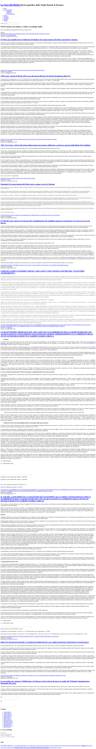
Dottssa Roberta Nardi (57, 745)
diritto (47, 745)
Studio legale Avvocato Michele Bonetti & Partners (32, 747)
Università (59, 747)
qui (13, 212)
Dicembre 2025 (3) (8, 721)
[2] (57, 406)
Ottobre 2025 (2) (8, 724)
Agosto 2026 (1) (7, 712)
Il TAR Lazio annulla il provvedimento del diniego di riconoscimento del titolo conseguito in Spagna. (39, 40)
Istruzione (6, 16)
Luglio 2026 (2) (7, 713)
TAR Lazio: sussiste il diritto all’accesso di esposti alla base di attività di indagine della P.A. (36, 76)
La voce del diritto (8, 10)
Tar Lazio (54, 747)
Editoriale (9, 11)
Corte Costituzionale (31, 745)
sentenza (9, 747)
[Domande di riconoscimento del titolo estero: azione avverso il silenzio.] (18, 178)
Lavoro (5, 15)
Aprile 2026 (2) (7, 717)
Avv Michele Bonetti (6, 745)
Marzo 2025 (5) (7, 727)
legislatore (79, 745)
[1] (29, 395)
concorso (14, 745)
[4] (20, 458)
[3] (78, 446)
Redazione (9, 12)
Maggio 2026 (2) (8, 716)
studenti (13, 747)
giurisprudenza (65, 745)
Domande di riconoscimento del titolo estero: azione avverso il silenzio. (28, 184)
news (84, 745)
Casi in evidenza (10, 14)
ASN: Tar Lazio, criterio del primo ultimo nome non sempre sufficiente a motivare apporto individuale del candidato (46, 145)
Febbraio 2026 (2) (8, 720)
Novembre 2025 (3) (8, 722)
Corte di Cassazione (41, 745)
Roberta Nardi (4, 747)
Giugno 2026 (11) (8, 714)
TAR (51, 747)
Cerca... (2, 23)
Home (5, 8)
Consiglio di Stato (21, 745)
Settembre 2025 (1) (8, 725)
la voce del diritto (72, 745)
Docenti (50, 745)
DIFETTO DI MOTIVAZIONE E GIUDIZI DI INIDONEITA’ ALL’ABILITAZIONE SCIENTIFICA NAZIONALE (45, 642)
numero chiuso (89, 745)
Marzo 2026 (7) (7, 718)
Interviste (6, 19)
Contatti (5, 20)
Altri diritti (6, 18)
